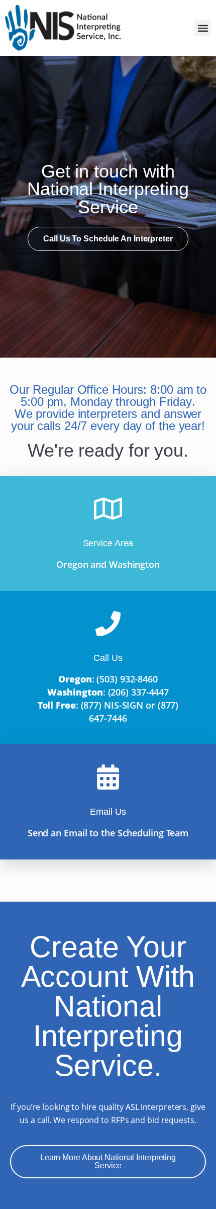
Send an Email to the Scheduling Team (108, 832)
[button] (202, 28)
